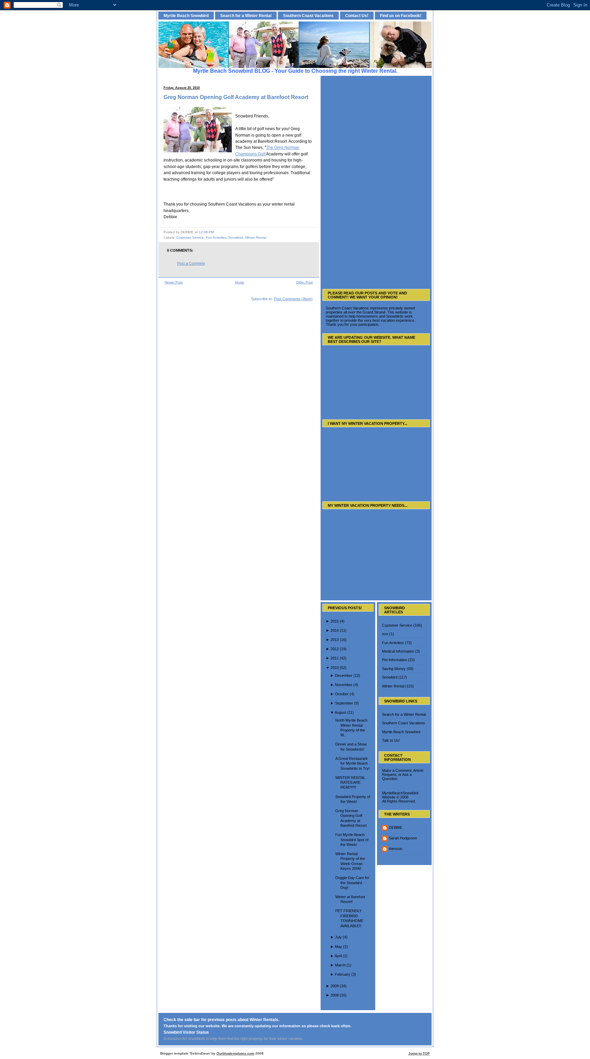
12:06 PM (206, 232)
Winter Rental (255, 237)
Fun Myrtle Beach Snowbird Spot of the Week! (351, 840)
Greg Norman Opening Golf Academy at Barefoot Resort (236, 97)
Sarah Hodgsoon (403, 838)
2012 (335, 649)
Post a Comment (191, 263)
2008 (335, 995)
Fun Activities (216, 237)
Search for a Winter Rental (245, 15)
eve (385, 634)
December (343, 675)
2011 (335, 658)
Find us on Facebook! (400, 15)
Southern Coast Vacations (308, 15)
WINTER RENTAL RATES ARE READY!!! (350, 783)
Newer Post (174, 282)
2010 (335, 668)
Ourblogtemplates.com (235, 1053)
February (342, 974)
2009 (335, 986)
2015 (335, 621)
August (340, 712)
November (343, 685)
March (340, 965)
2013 (335, 640)
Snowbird (235, 237)
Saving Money (394, 669)
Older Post (304, 282)
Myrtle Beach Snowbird (186, 15)
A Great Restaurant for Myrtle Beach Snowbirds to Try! (352, 763)
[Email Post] (215, 232)
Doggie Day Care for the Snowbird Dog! (352, 883)
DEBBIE (395, 827)
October (342, 694)
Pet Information (394, 660)
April (338, 956)
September (344, 703)
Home (239, 282)
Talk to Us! (391, 740)
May (338, 947)
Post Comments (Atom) (293, 299)
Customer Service (190, 237)
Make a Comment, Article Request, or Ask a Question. (402, 774)
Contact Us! (356, 15)
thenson (395, 849)
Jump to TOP (419, 1053)
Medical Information (398, 651)
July (338, 937)
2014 (335, 630)
